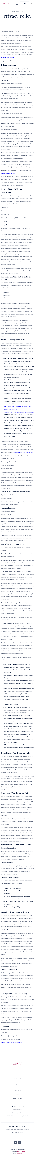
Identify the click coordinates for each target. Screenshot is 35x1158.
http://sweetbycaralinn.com (8, 173)
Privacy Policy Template (7, 57)
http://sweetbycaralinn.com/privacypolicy (12, 1042)
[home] (5, 4)
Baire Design (21, 1151)
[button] (17, 4)
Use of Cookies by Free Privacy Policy (22, 452)
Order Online (25, 4)
